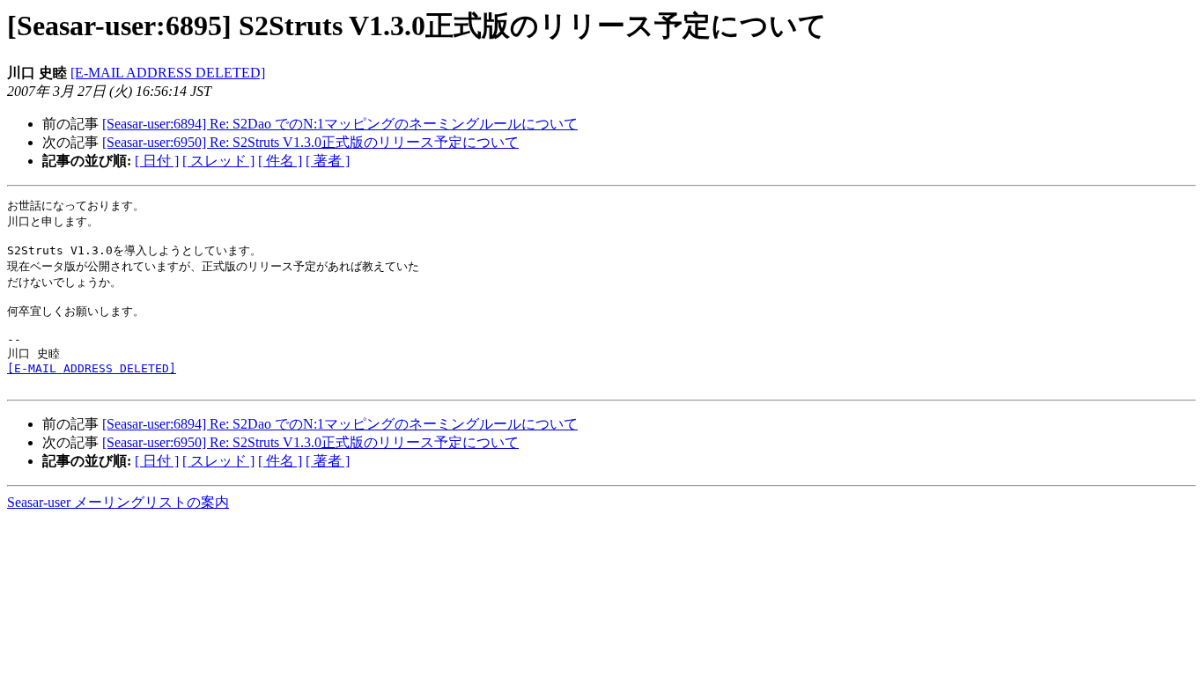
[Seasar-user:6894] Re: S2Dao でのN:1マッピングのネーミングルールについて (340, 123)
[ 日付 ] (157, 160)
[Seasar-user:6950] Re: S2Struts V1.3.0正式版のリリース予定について (310, 142)
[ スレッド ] (218, 160)
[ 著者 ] (328, 160)
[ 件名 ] (280, 160)
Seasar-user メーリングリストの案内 (118, 502)
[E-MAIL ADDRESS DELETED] (167, 72)
